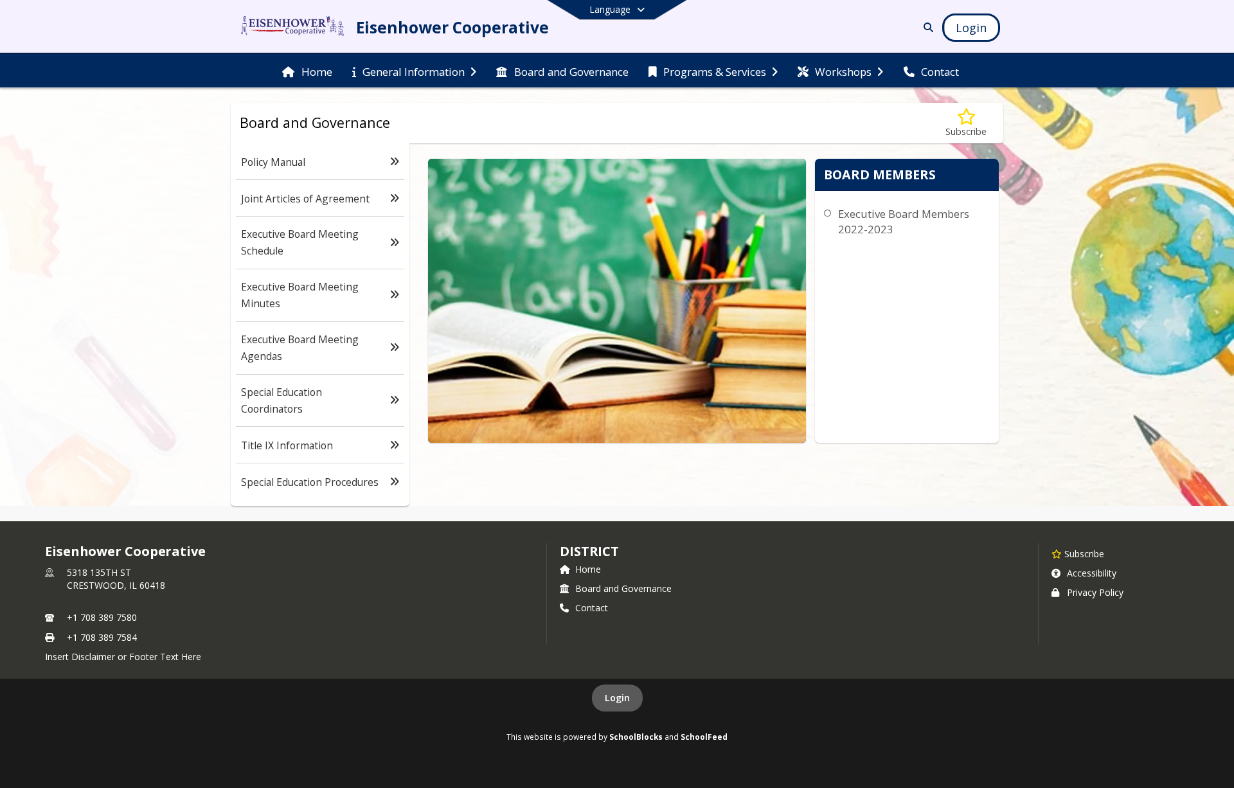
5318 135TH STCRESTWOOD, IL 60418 (116, 578)
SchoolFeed (704, 736)
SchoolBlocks (636, 736)
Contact (591, 608)
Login (617, 698)
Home (588, 569)
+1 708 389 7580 (102, 617)
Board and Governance (623, 588)
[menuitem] (307, 70)
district (589, 551)
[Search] (925, 27)
